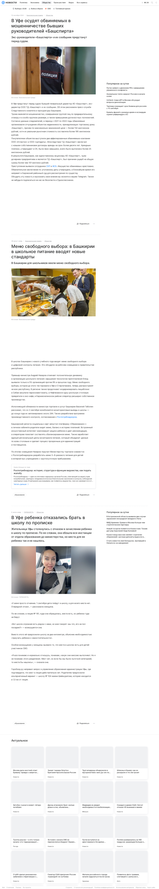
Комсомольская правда (35, 15)
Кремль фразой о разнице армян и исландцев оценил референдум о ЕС (126, 113)
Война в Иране (37, 9)
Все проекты (27, 887)
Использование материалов (125, 887)
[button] (53, 71)
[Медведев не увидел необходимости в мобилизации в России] (97, 797)
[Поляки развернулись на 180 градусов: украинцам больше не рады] (131, 832)
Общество (49, 15)
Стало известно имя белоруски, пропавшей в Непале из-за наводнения (126, 542)
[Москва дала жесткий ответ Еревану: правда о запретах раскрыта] (27, 763)
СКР (48, 166)
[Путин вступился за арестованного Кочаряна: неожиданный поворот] (97, 832)
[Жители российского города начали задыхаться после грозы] (97, 867)
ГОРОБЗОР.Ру (29, 512)
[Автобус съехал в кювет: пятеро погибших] (27, 797)
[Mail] (3, 2)
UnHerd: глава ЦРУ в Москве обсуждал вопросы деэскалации (123, 101)
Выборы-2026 (20, 9)
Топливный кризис (63, 9)
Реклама (18, 887)
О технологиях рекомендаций (83, 887)
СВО (49, 9)
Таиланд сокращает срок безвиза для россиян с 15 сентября (127, 107)
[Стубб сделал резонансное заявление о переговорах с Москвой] (27, 867)
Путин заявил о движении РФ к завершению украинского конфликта (125, 89)
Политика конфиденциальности (104, 887)
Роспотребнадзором (67, 417)
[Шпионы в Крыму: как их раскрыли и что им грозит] (131, 763)
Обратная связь (141, 887)
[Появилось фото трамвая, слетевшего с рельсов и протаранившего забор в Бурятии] (131, 867)
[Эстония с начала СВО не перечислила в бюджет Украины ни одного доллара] (62, 832)
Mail (3, 887)
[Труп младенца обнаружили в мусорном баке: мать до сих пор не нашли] (97, 763)
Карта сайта (151, 887)
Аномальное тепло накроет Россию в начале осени (126, 95)
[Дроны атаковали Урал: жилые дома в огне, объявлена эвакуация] (62, 797)
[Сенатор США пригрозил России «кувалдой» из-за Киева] (62, 867)
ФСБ (54, 166)
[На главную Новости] (11, 2)
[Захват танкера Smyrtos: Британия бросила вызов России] (62, 763)
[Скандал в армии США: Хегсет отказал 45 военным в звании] (131, 797)
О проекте (69, 887)
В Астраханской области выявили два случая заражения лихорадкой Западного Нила (126, 517)
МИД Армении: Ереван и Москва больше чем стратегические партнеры (126, 523)
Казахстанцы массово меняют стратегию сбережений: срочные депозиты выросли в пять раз (125, 536)
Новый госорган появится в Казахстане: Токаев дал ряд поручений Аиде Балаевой (127, 530)
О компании (10, 887)
